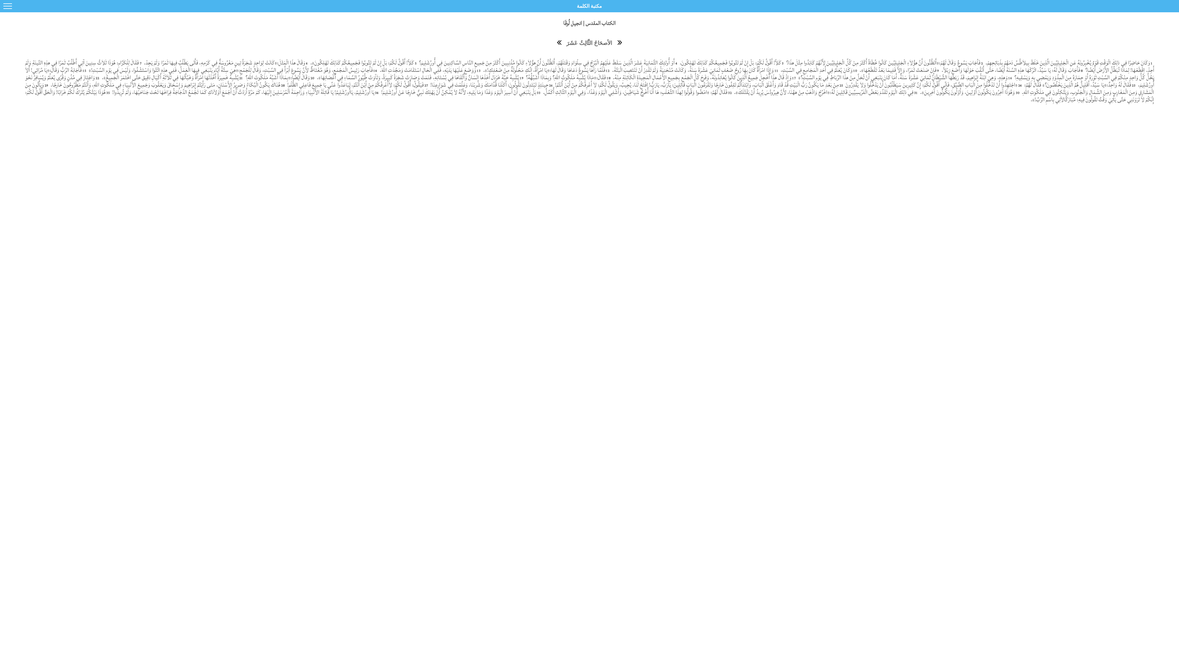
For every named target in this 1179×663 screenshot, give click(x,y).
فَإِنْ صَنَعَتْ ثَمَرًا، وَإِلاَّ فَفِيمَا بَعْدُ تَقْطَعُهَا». (898, 70)
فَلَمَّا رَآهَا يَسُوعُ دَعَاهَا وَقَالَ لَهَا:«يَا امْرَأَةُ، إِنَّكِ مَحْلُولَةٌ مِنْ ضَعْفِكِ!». (543, 70)
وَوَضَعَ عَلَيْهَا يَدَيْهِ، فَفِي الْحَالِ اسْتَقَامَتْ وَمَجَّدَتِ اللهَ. (427, 70)
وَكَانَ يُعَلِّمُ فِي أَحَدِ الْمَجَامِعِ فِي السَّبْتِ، (816, 70)
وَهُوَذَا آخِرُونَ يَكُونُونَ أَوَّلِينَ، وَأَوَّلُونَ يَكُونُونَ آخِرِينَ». (967, 92)
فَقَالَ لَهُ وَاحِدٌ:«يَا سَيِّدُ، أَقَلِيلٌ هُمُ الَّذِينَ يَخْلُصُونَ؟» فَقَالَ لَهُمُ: (1077, 84)
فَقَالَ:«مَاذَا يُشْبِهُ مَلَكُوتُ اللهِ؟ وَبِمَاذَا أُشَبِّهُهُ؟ (565, 77)
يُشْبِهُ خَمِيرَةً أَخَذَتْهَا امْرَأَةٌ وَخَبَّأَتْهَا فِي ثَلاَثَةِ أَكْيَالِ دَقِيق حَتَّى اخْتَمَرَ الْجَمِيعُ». (170, 77)
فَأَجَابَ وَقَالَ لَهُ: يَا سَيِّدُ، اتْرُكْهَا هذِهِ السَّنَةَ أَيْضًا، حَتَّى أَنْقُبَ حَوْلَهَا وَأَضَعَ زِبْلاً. (1010, 70)
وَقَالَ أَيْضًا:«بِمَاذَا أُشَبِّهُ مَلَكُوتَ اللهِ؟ (277, 77)
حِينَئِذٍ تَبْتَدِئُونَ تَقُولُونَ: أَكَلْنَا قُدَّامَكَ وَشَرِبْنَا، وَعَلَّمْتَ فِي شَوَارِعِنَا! (488, 84)
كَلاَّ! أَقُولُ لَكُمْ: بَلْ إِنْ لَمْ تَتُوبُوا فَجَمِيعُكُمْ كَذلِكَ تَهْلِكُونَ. (730, 62)
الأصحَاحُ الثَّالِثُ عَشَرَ (589, 43)
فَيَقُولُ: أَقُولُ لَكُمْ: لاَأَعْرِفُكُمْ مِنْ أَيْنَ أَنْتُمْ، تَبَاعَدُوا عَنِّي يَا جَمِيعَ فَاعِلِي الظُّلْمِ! (355, 84)
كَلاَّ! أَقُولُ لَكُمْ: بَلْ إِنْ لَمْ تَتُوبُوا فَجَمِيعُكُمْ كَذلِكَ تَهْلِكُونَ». (362, 62)
